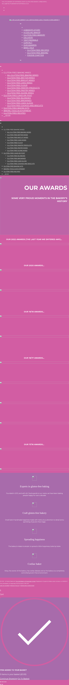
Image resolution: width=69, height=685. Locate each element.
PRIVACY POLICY (14, 585)
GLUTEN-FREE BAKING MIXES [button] (17, 73)
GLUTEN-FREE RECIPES (38, 50)
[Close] (0, 120)
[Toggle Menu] (0, 66)
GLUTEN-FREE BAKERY (34, 35)
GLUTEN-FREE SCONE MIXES (20, 93)
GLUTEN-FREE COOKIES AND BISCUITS (25, 105)
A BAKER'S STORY (32, 30)
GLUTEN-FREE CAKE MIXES (19, 83)
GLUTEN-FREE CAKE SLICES (20, 103)
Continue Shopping (8, 679)
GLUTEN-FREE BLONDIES (19, 98)
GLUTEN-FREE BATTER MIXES (21, 78)
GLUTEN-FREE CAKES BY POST (18, 95)
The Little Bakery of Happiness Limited (25, 581)
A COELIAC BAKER (32, 32)
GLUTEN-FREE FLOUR (17, 85)
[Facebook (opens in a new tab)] (6, 8)
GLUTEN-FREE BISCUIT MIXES (21, 80)
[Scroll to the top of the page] (0, 587)
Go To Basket (23, 679)
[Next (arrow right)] (2, 684)
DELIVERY (28, 37)
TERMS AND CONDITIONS (27, 585)
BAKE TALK (29, 48)
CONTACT (28, 43)
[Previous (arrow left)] (0, 684)
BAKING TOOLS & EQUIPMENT (17, 111)
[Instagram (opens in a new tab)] (6, 10)
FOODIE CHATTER (35, 55)
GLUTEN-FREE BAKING (37, 53)
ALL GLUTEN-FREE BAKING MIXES (22, 75)
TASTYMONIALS (31, 40)
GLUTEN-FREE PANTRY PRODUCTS (23, 88)
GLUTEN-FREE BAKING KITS (16, 108)
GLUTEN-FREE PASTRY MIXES (21, 90)
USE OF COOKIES (4, 585)
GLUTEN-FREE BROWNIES (19, 100)
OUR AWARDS (30, 45)
